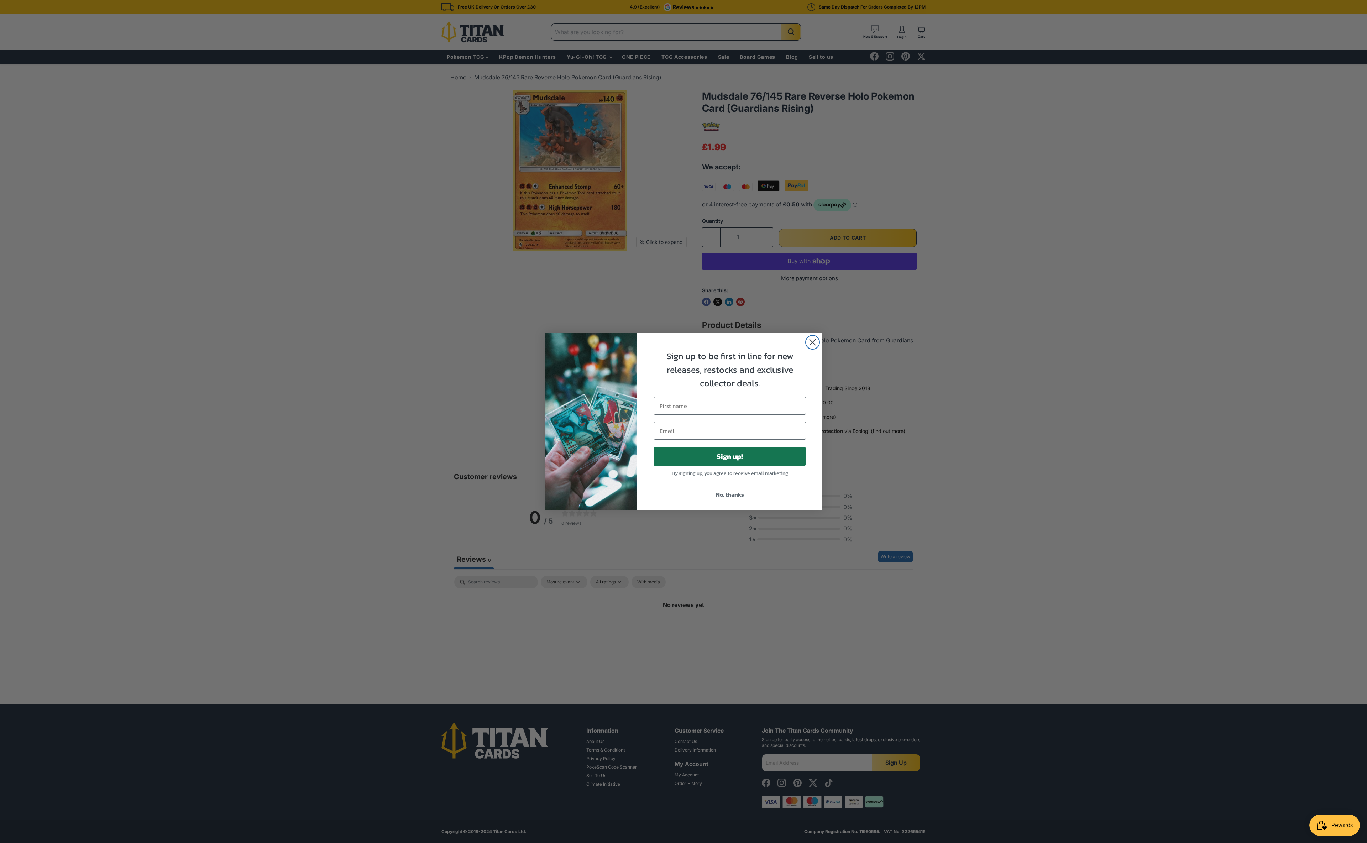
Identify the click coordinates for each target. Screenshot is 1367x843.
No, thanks (730, 494)
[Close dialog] (812, 342)
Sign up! (730, 456)
